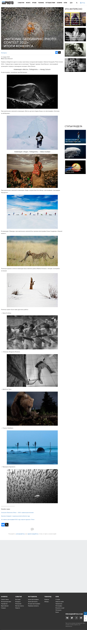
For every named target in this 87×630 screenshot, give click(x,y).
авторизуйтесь (20, 534)
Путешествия (50, 2)
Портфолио (4, 603)
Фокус (28, 2)
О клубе (58, 599)
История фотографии (34, 603)
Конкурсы (18, 601)
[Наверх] (85, 624)
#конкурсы (4, 52)
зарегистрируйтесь (32, 534)
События (21, 2)
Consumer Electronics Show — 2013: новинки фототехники (17, 512)
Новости (17, 608)
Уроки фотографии (33, 599)
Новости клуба (60, 601)
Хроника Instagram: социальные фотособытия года (15, 516)
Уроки (34, 2)
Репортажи (18, 603)
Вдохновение (4, 605)
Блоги (57, 612)
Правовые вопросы (33, 605)
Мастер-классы (19, 605)
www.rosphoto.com (75, 624)
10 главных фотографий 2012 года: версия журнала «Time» (18, 519)
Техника (41, 2)
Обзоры (46, 601)
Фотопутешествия (6, 601)
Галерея (59, 2)
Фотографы (59, 605)
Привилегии (59, 603)
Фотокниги (58, 610)
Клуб (65, 2)
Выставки (17, 599)
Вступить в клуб (60, 608)
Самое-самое (5, 599)
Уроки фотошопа (32, 601)
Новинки (46, 599)
